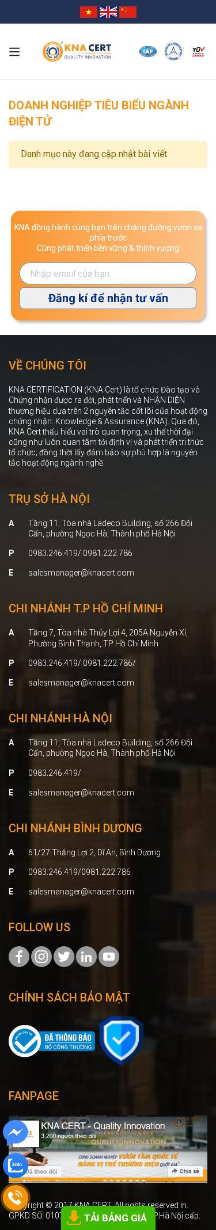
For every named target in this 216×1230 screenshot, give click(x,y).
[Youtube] (108, 956)
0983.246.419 (53, 773)
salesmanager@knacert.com (81, 572)
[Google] (64, 956)
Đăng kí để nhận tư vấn (108, 298)
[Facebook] (19, 956)
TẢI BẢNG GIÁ (115, 1218)
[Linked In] (86, 956)
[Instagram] (41, 956)
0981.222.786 (106, 872)
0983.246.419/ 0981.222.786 (80, 553)
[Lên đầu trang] (191, 1157)
